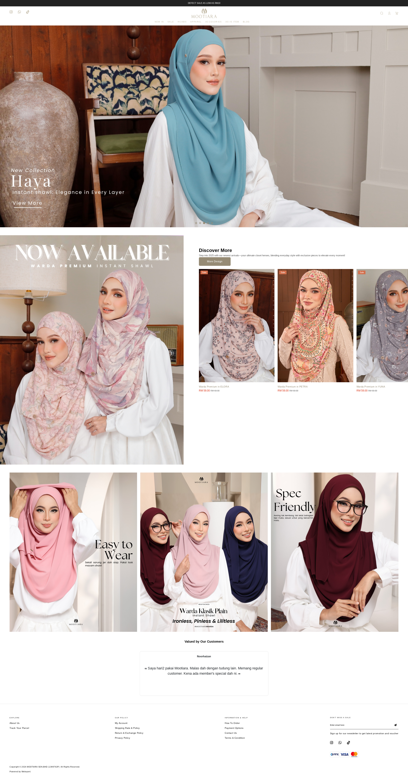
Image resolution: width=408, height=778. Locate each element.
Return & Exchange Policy (129, 733)
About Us (15, 723)
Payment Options (234, 728)
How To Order (232, 723)
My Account (121, 723)
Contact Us (231, 733)
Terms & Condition (235, 738)
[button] (196, 223)
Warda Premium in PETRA (293, 386)
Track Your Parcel (19, 728)
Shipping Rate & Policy (127, 728)
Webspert (26, 772)
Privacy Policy (122, 738)
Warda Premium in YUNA (371, 386)
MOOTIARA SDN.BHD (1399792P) (43, 767)
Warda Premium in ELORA (214, 386)
